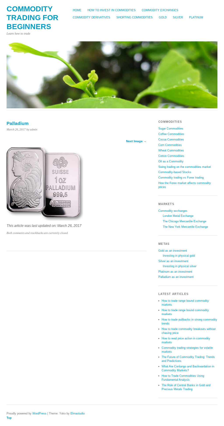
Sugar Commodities (170, 128)
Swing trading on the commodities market (184, 166)
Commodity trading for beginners (32, 18)
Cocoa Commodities (171, 139)
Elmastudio (77, 413)
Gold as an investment (172, 250)
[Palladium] (45, 219)
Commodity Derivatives (91, 17)
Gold (163, 17)
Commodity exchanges (160, 10)
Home (77, 10)
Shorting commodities (134, 17)
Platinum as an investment (175, 271)
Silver (178, 17)
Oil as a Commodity (171, 161)
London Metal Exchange (178, 215)
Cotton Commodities (171, 156)
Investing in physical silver (179, 266)
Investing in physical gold (179, 255)
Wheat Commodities (171, 150)
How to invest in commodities (112, 10)
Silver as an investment (173, 261)
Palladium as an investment (176, 277)
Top (9, 417)
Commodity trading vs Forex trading (181, 177)
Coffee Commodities (171, 134)
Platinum (196, 17)
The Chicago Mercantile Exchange (184, 221)
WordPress (39, 413)
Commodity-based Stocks (174, 172)
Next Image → (136, 141)
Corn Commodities (170, 145)
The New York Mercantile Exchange (185, 226)
